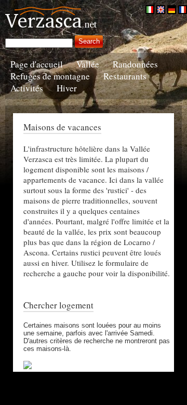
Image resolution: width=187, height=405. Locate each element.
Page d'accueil (36, 64)
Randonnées (135, 64)
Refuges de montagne (50, 76)
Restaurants (124, 76)
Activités (26, 88)
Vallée (87, 64)
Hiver (67, 88)
